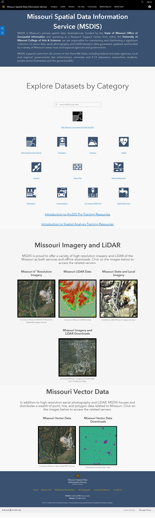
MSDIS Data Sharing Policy (65, 490)
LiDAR (62, 7)
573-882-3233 (80, 498)
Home (35, 490)
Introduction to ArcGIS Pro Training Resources (77, 214)
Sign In (149, 2)
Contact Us (117, 490)
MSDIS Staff (118, 7)
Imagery (54, 7)
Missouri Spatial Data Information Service (27, 6)
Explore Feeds (129, 510)
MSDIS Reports (105, 7)
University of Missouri (102, 490)
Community (92, 7)
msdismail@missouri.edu (80, 496)
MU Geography (84, 490)
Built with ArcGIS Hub (11, 510)
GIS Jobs (81, 7)
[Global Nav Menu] (2, 2)
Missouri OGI (46, 490)
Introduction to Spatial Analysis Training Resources (77, 224)
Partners (71, 7)
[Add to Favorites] (2, 28)
